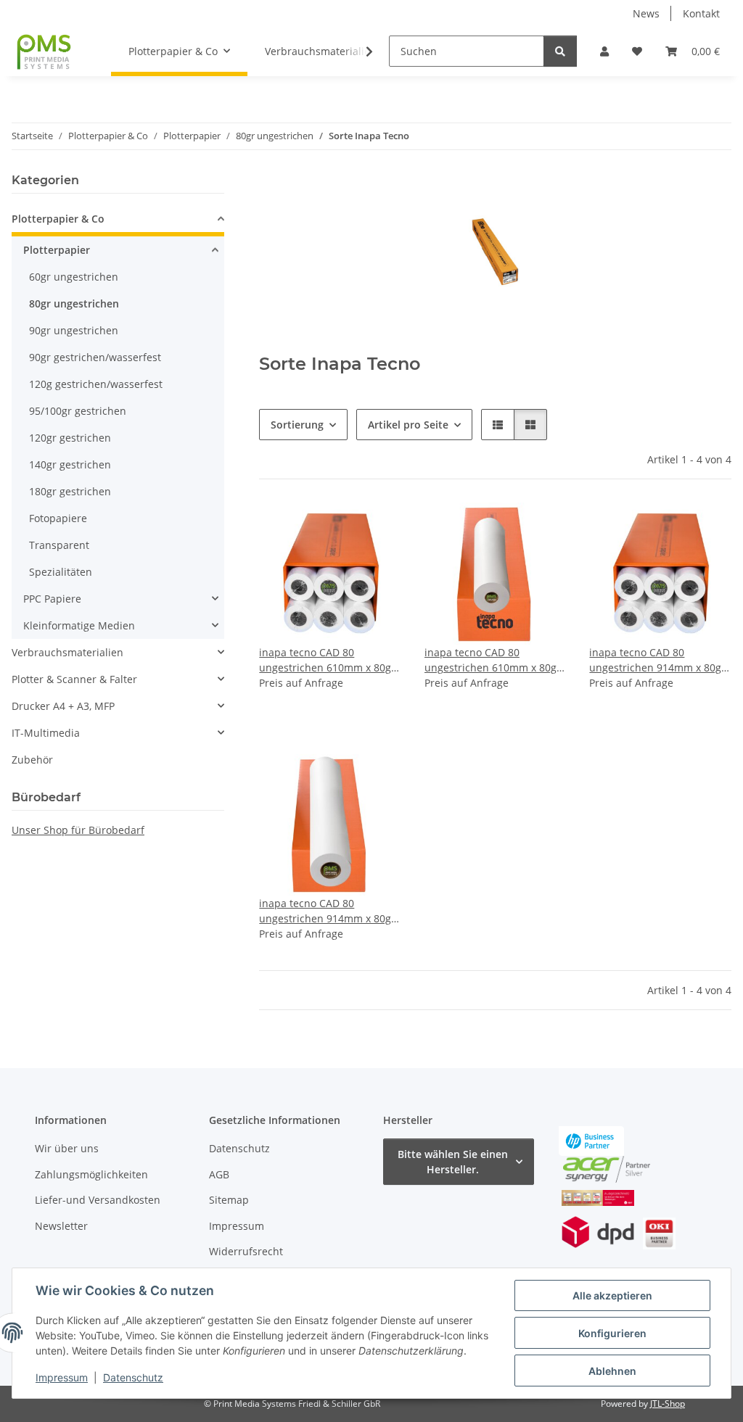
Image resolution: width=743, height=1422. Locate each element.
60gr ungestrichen (73, 277)
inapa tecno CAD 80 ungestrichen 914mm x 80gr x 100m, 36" (327, 911)
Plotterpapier (56, 250)
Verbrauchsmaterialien (67, 652)
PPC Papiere (52, 598)
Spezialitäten (60, 572)
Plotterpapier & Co (58, 219)
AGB (219, 1174)
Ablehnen (612, 1371)
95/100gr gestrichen (77, 411)
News (646, 13)
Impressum (62, 1377)
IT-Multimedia (46, 733)
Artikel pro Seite (408, 424)
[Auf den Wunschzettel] (377, 527)
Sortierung (297, 424)
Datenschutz (133, 1377)
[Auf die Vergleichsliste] (339, 527)
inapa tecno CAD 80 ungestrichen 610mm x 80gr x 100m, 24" (492, 660)
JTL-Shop (667, 1403)
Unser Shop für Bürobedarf (78, 830)
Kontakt (701, 13)
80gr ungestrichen (74, 303)
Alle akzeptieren (612, 1295)
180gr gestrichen (70, 491)
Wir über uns (67, 1148)
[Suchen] (560, 51)
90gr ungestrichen (73, 330)
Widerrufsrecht (246, 1251)
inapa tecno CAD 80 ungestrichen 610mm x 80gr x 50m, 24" (327, 660)
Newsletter (61, 1226)
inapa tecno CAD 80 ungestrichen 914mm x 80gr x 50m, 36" (657, 660)
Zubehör (32, 759)
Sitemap (229, 1200)
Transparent (59, 545)
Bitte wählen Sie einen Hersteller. (453, 1161)
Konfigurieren (612, 1333)
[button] (604, 51)
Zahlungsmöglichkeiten (91, 1174)
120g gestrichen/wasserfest (96, 384)
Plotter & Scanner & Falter (74, 679)
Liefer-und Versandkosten (97, 1200)
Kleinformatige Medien (79, 625)
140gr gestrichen (70, 464)
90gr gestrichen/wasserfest (95, 357)
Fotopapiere (58, 518)
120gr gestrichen (70, 438)
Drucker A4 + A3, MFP (63, 706)
